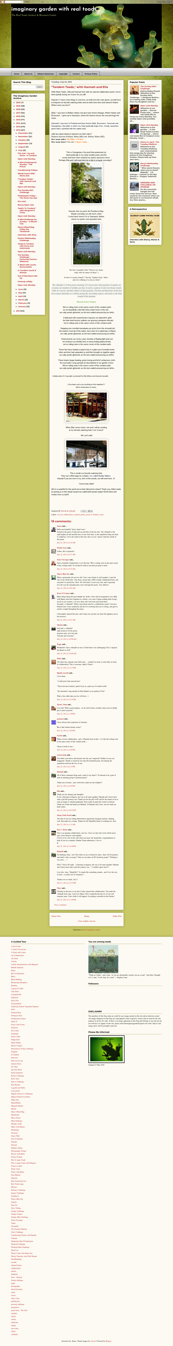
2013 (18, 127)
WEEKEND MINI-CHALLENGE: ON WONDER (147, 185)
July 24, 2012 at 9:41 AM (66, 620)
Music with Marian (18, 1127)
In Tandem (94, 514)
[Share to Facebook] (89, 511)
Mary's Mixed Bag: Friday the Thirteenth (26, 229)
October (22, 140)
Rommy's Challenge (18, 1190)
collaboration (68, 514)
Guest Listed (15, 1036)
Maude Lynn (62, 547)
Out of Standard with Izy (27, 277)
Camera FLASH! (17, 988)
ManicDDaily (16, 1103)
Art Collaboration (17, 955)
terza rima (14, 1328)
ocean (101, 514)
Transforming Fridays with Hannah (23, 1235)
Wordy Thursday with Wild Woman (24, 1256)
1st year (59, 514)
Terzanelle (14, 1226)
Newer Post (56, 916)
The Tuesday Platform (19, 1229)
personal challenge (17, 1304)
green (88, 514)
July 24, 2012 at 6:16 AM (66, 542)
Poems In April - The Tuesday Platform (149, 143)
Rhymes (14, 1187)
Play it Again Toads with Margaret (23, 1163)
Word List (14, 1250)
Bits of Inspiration (17, 973)
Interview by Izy (17, 1060)
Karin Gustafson (17, 1072)
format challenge (17, 1280)
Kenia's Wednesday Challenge (27, 239)
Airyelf (93, 1341)
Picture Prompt (16, 1157)
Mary (59, 888)
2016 (18, 116)
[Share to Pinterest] (91, 511)
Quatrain (14, 1178)
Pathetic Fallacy (17, 1148)
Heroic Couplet (16, 1045)
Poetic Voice (15, 1169)
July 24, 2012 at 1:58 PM (66, 713)
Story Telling (16, 1208)
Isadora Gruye (16, 1063)
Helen (59, 658)
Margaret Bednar (17, 1106)
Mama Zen (15, 1100)
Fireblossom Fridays (18, 1018)
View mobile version (86, 921)
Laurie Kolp (61, 755)
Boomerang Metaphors (19, 982)
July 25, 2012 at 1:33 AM (66, 824)
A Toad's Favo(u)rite (18, 949)
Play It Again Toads (18, 1160)
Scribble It (15, 1196)
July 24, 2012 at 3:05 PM (66, 730)
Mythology (15, 1130)
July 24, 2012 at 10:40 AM (66, 653)
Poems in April (16, 1166)
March (21, 300)
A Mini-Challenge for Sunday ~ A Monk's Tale (27, 221)
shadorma (14, 1322)
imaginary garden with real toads (54, 9)
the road (22, 201)
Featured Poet (16, 1012)
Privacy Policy (91, 74)
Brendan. (14, 985)
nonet (13, 1292)
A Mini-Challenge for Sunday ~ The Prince (27, 164)
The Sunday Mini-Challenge (148, 87)
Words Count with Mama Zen (21, 1253)
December (23, 133)
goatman (60, 718)
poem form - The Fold (19, 1310)
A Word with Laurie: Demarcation (27, 266)
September (23, 143)
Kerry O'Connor (63, 593)
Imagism (14, 1051)
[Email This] (82, 511)
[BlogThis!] (84, 511)
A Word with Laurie (18, 952)
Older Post (117, 916)
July (20, 150)
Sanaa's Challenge (17, 1193)
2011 (18, 311)
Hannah (60, 771)
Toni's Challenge (17, 1232)
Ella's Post (15, 1000)
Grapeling (14, 1033)
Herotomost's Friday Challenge (22, 1048)
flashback (14, 1274)
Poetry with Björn (17, 1172)
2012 (18, 130)
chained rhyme (16, 1265)
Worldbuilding (16, 1259)
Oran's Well (15, 1136)
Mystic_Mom (62, 704)
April (20, 296)
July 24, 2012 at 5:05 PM (66, 750)
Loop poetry (15, 1091)
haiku (13, 1283)
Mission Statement (45, 74)
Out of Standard (17, 1139)
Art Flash (14, 958)
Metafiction (15, 1115)
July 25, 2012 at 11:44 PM (66, 899)
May (20, 293)
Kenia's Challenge (17, 1075)
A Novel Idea (16, 946)
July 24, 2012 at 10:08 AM (66, 639)
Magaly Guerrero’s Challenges (22, 1093)
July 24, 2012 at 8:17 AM (66, 554)
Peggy (59, 644)
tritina (13, 1331)
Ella (58, 791)
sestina (13, 1319)
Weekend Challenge (18, 1244)
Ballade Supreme (17, 967)
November (23, 136)
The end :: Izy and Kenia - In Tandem (27, 154)
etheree (13, 1271)
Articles (14, 961)
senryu (13, 1316)
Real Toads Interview (18, 1181)
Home (16, 74)
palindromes (15, 1301)
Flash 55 (14, 1021)
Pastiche (14, 1142)
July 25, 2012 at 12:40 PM (66, 846)
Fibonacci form (16, 1015)
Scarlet (59, 735)
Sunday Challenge (17, 1211)
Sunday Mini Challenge (19, 1217)
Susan (59, 526)
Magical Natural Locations (20, 1096)
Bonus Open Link (26, 205)
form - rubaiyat (16, 1277)
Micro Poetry (16, 1118)
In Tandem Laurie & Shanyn (27, 271)
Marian (60, 625)
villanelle (14, 1334)
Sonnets (14, 1202)
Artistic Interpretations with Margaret (24, 964)
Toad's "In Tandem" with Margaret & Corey (27, 210)
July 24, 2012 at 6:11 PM (66, 766)
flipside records (63, 673)
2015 (18, 120)
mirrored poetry (17, 1289)
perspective (15, 1307)
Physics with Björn (18, 1154)
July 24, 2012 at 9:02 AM (66, 588)
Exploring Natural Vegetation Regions (25, 1006)
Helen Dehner (16, 1042)
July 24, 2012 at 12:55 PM (66, 699)
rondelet (14, 1313)
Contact (76, 74)
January (22, 306)
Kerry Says (15, 1078)
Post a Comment (60, 905)
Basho (13, 970)
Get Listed (15, 1030)
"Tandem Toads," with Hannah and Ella (27, 181)
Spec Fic (14, 1205)
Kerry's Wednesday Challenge (149, 164)
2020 (18, 102)
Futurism (14, 1027)
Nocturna (14, 1133)
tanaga (13, 1325)
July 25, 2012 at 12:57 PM (66, 883)
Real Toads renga (17, 1184)
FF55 (13, 1009)
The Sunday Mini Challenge (25, 191)
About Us (28, 74)
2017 (18, 113)
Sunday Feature (16, 1214)
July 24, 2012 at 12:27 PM (66, 667)
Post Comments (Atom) (91, 930)
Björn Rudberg (16, 979)
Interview (14, 1057)
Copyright (63, 74)
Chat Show (15, 991)
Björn (13, 976)
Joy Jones (14, 1066)
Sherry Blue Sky (63, 574)
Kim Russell (15, 1084)
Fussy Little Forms (18, 1024)
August (22, 147)
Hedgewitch (15, 1039)
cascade (13, 1262)
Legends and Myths (18, 1088)
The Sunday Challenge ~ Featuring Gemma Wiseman (27, 258)
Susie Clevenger (63, 559)
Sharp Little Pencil (64, 815)
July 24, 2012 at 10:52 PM (66, 810)
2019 (18, 106)
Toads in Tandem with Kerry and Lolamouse (26, 246)
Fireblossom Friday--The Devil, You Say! (27, 197)
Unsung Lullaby (25, 281)
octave (13, 1295)
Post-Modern (15, 1175)
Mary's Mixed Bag (17, 1112)
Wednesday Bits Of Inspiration (22, 1241)
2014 (18, 123)
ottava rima (15, 1298)
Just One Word (16, 1069)
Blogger (108, 1341)
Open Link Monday (26, 159)
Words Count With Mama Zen (26, 174)
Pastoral (14, 1145)
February (22, 303)
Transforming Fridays (27, 170)
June (20, 289)
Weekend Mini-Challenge (20, 1247)
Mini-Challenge (16, 1121)
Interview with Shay (27, 235)
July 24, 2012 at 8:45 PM (66, 786)
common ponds (79, 514)
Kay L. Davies (62, 829)
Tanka (13, 1223)
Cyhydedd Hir (16, 994)
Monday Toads (16, 1124)
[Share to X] (86, 511)
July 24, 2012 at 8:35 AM (66, 569)
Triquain (14, 1238)
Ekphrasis (14, 997)
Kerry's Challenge (17, 1081)
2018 (18, 109)
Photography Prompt (18, 1151)
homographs (15, 1286)
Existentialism (16, 1003)
